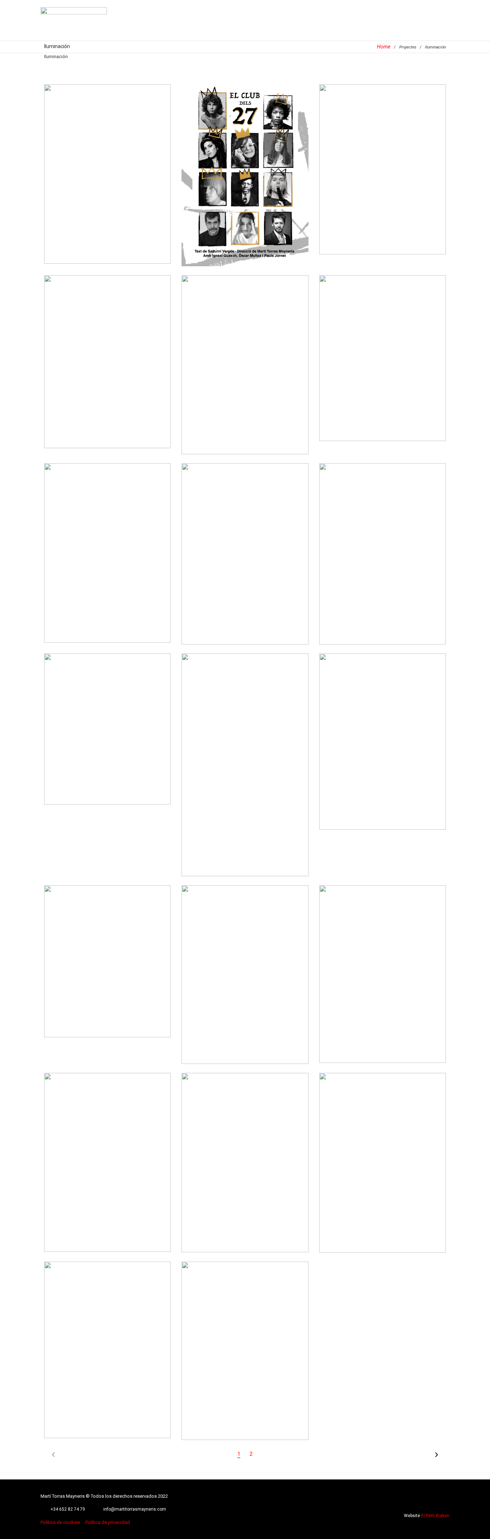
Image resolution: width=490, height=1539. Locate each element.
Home (383, 47)
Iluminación (145, 195)
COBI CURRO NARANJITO (245, 1345)
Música (99, 205)
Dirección (138, 175)
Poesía (246, 580)
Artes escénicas (83, 175)
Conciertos (114, 175)
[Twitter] (425, 1501)
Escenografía (107, 185)
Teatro (116, 205)
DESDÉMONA (107, 1344)
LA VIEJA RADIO (244, 964)
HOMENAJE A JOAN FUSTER (107, 718)
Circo (236, 371)
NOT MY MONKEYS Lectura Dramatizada (108, 547)
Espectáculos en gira (108, 195)
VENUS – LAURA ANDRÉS (382, 357)
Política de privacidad (107, 1522)
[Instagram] (435, 1501)
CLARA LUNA (107, 364)
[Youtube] (444, 1501)
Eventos (233, 381)
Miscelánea (283, 381)
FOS (382, 163)
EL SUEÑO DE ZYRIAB (382, 735)
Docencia (393, 180)
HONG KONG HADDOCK (382, 548)
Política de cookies (60, 1522)
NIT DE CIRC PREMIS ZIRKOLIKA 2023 (245, 354)
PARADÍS (382, 1157)
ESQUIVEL (245, 767)
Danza (374, 180)
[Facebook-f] (415, 1501)
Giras (384, 374)
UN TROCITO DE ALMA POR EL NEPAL (245, 543)
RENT (107, 1151)
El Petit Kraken (435, 1515)
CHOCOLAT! (382, 968)
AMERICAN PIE (107, 158)
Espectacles (137, 185)
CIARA (244, 1157)
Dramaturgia (77, 185)
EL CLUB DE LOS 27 (245, 164)
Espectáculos (70, 195)
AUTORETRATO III (107, 955)
